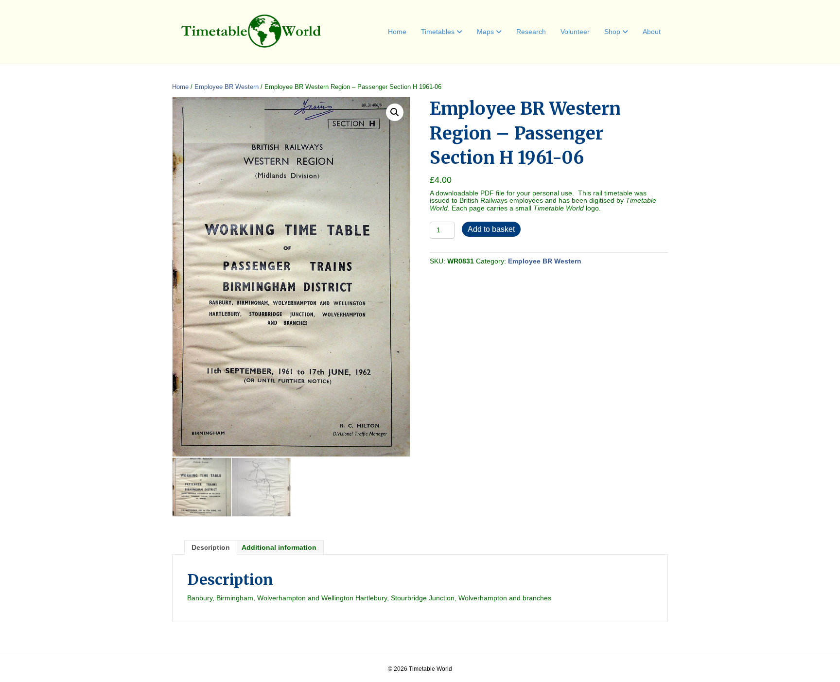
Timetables (438, 31)
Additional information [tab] (279, 547)
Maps (485, 31)
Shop (612, 31)
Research (531, 31)
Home (397, 31)
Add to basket (491, 229)
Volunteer (575, 31)
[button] (394, 112)
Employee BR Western (226, 86)
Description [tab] (211, 547)
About (652, 31)
